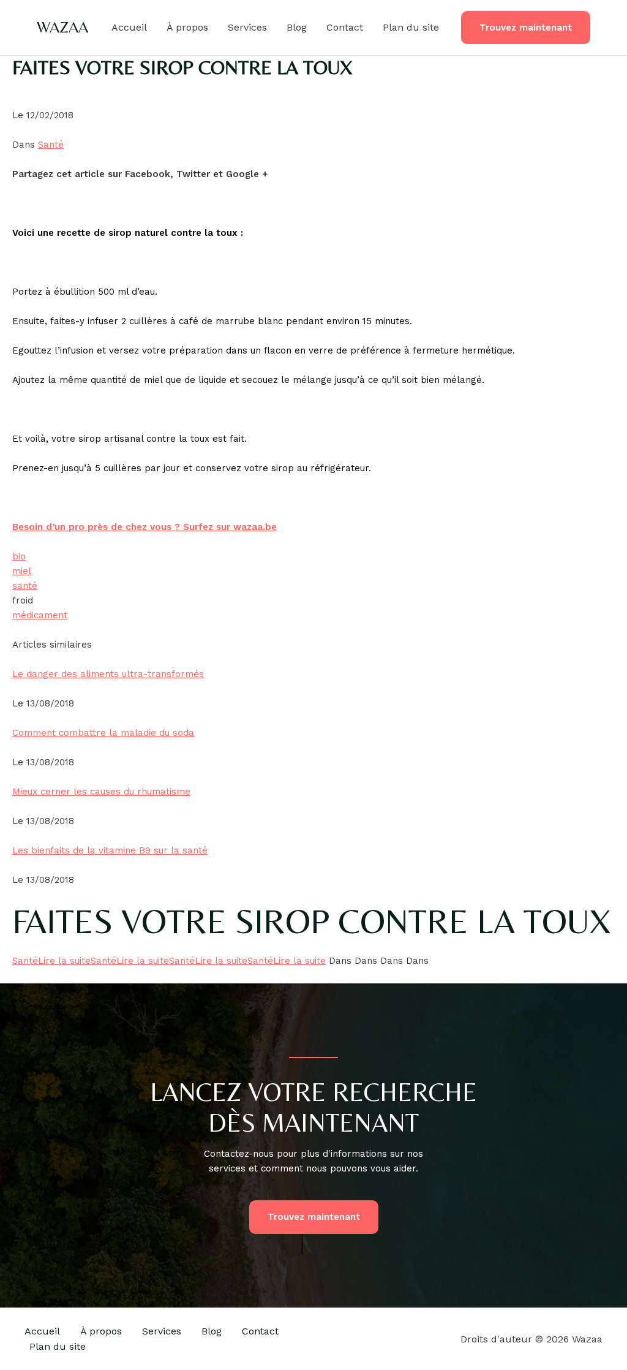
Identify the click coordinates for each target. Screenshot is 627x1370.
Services (247, 27)
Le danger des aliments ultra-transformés (108, 673)
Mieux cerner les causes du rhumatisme (101, 791)
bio (19, 556)
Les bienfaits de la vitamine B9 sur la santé (110, 850)
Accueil (129, 27)
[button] (525, 28)
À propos (187, 27)
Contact (344, 27)
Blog (297, 27)
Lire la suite (64, 960)
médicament (39, 615)
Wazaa (62, 27)
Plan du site (411, 27)
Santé (51, 144)
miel (21, 571)
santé (24, 585)
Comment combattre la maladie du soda (103, 732)
